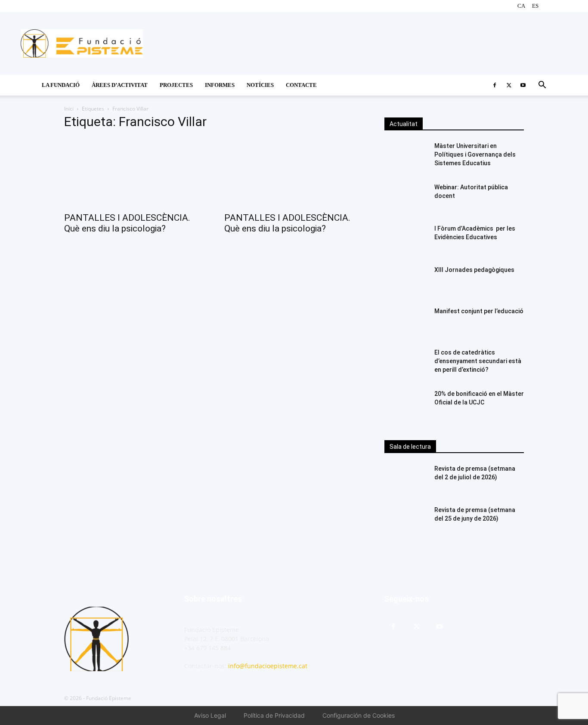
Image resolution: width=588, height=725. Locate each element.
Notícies (260, 85)
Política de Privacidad (274, 715)
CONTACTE (301, 85)
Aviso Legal (210, 715)
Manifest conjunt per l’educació (478, 311)
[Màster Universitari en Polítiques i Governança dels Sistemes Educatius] (405, 157)
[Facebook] (494, 85)
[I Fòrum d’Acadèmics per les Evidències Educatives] (405, 239)
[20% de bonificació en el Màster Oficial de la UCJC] (405, 404)
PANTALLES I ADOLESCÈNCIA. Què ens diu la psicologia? (127, 223)
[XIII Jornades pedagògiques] (405, 280)
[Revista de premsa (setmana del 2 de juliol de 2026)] (405, 479)
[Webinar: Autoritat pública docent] (405, 198)
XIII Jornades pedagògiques (474, 269)
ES (535, 6)
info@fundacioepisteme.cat (267, 666)
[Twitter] (508, 85)
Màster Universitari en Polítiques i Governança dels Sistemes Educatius (475, 154)
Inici (69, 108)
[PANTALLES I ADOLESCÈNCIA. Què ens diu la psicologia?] (134, 172)
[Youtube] (523, 85)
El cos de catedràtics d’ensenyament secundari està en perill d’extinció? (477, 361)
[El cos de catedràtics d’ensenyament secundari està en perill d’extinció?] (405, 363)
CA (521, 6)
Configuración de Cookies (358, 715)
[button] (542, 86)
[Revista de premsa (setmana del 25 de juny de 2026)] (405, 521)
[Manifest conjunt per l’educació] (405, 322)
